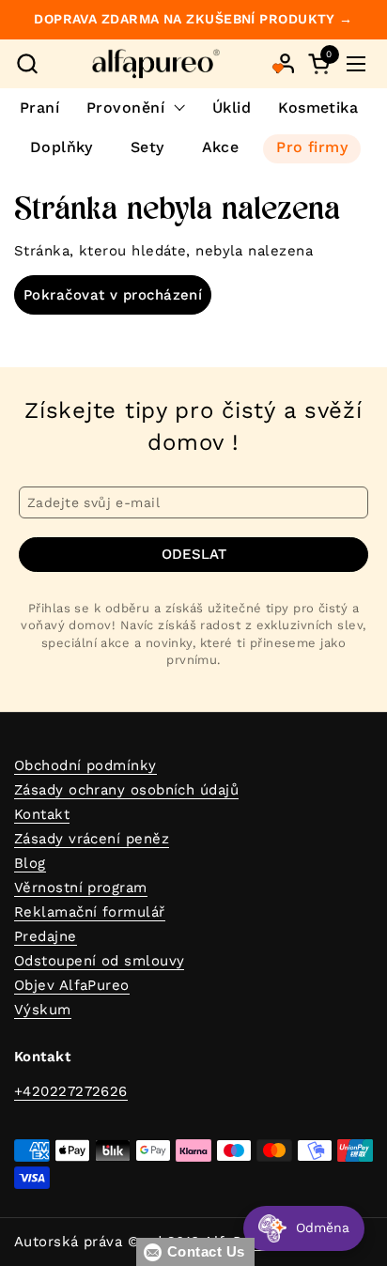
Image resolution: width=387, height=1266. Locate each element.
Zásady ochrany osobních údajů (126, 789)
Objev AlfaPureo (72, 985)
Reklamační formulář (89, 911)
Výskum (42, 1009)
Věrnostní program (80, 887)
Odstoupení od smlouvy (99, 960)
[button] (27, 63)
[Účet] (285, 63)
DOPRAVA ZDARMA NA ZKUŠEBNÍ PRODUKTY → (193, 19)
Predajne (45, 936)
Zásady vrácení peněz (91, 838)
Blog (30, 863)
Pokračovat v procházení (112, 294)
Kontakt (42, 814)
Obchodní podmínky (85, 765)
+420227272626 (71, 1091)
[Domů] (156, 64)
